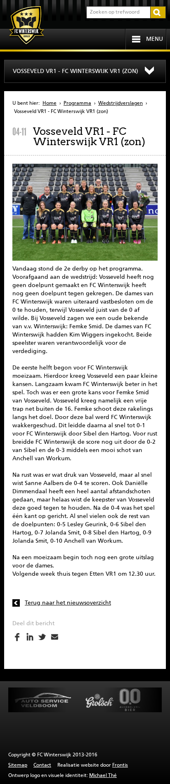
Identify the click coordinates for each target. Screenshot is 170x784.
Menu (154, 39)
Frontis (120, 765)
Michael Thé (103, 775)
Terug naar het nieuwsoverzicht (68, 603)
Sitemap (17, 765)
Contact (42, 765)
